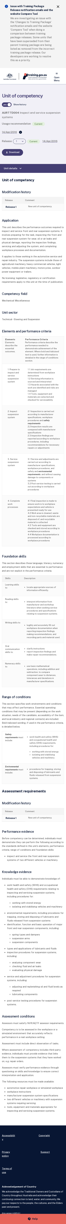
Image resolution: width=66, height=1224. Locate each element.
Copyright (44, 1135)
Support (45, 1152)
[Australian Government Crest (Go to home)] (10, 76)
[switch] (7, 104)
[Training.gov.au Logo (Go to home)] (33, 76)
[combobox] (19, 141)
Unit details (13, 168)
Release (7, 141)
